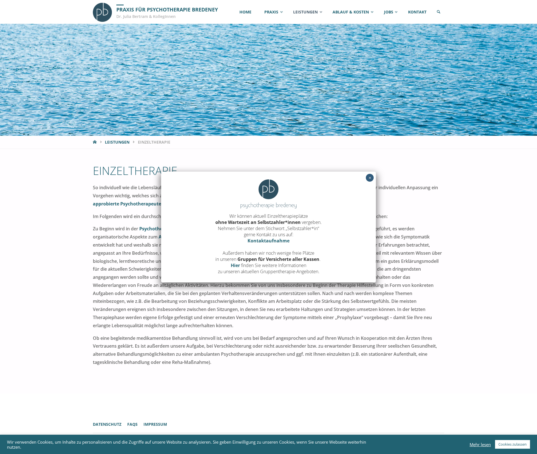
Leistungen (117, 142)
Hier (235, 265)
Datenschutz (107, 424)
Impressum (155, 424)
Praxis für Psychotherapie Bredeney (167, 9)
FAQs (132, 424)
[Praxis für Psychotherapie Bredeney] (102, 12)
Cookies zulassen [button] (512, 444)
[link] (438, 12)
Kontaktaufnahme (268, 241)
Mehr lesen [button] (480, 444)
